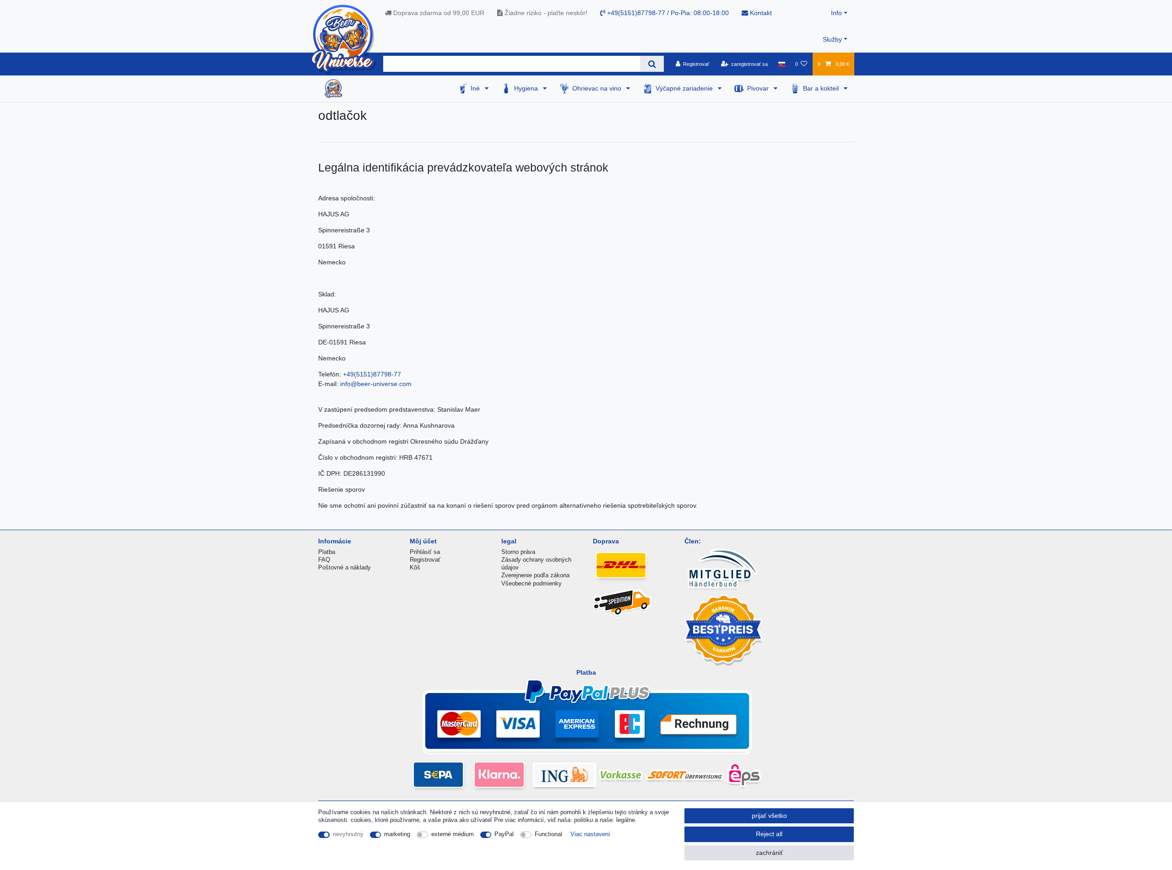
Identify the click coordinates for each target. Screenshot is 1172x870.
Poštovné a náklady (344, 567)
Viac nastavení (590, 834)
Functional (548, 834)
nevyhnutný (348, 834)
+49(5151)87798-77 (372, 374)
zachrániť (769, 852)
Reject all (769, 834)
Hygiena (527, 88)
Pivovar (758, 88)
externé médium (452, 834)
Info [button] (836, 12)
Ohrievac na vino (597, 88)
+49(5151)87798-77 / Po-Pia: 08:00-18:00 (667, 12)
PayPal (504, 834)
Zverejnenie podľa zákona (535, 575)
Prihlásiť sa (425, 551)
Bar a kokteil (822, 88)
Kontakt (760, 12)
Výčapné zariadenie (685, 88)
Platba (326, 551)
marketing (397, 834)
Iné (476, 88)
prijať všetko (769, 815)
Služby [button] (832, 39)
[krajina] (781, 64)
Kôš (415, 567)
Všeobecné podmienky (531, 583)
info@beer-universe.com (376, 383)
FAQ (324, 559)
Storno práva (518, 551)
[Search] (651, 64)
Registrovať (425, 559)
